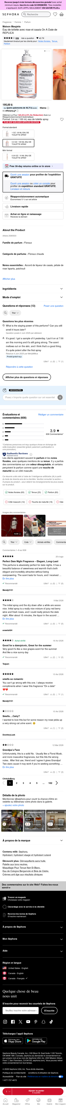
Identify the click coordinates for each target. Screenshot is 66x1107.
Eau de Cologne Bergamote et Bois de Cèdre (25, 871)
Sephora (23, 851)
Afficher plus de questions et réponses (26, 377)
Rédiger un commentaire (50, 414)
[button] (48, 108)
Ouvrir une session (19, 183)
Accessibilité (8, 1076)
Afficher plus (9, 278)
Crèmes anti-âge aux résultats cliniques (23, 874)
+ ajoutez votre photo (13, 805)
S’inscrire (49, 1010)
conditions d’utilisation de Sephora (43, 1072)
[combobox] (36, 14)
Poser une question (53, 305)
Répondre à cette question (19, 366)
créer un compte (41, 183)
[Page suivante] (57, 783)
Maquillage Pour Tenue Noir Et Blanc (21, 867)
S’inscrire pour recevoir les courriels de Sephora (29, 1003)
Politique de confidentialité (14, 1072)
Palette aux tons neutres (15, 864)
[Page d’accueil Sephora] (10, 14)
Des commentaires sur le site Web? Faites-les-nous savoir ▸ (30, 886)
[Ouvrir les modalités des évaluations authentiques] (31, 454)
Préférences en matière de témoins (43, 1076)
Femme (18, 22)
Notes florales (44, 41)
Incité (16, 533)
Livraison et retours (20, 189)
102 (50, 783)
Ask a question (27, 38)
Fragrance (7, 22)
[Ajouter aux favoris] (62, 119)
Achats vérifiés (43, 542)
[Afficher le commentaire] (34, 526)
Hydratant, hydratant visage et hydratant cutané (27, 855)
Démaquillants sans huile (32, 860)
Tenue (54, 41)
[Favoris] (55, 14)
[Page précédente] (3, 783)
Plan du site (21, 1076)
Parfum (27, 22)
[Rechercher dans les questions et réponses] (5, 313)
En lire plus (8, 578)
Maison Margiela (12, 26)
